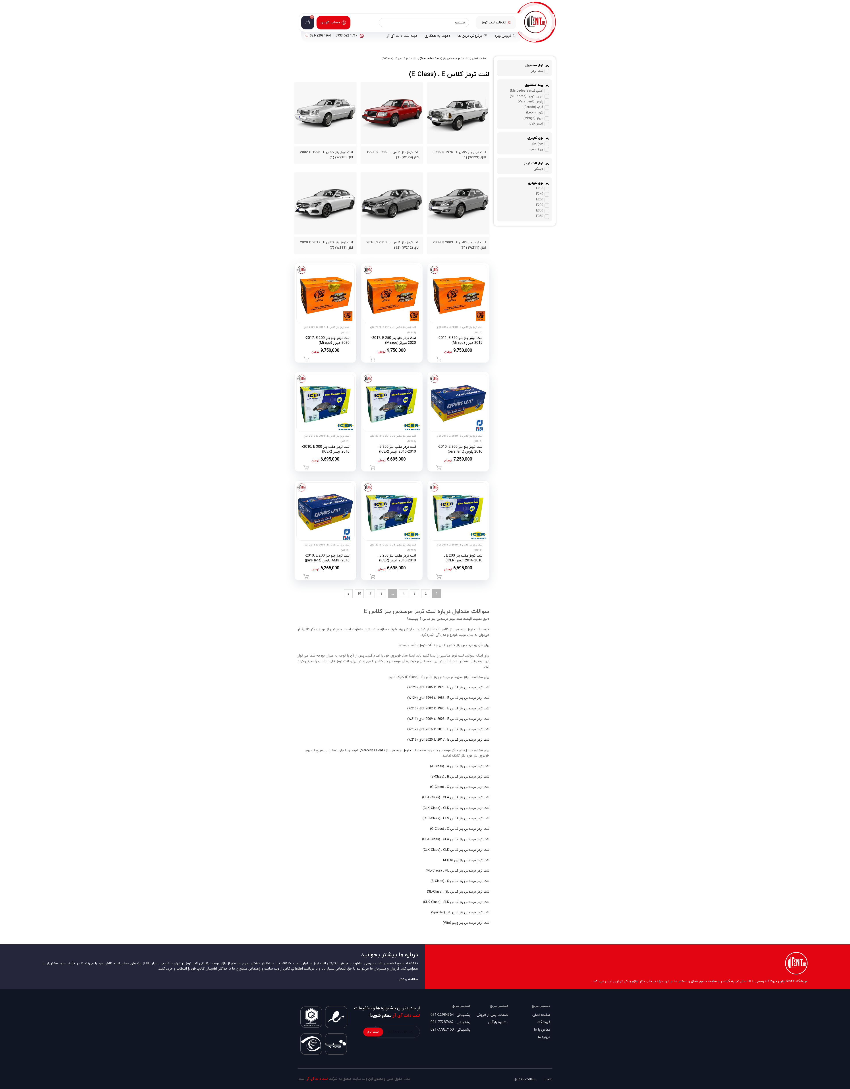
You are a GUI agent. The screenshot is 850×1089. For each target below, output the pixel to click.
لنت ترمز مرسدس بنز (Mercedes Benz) (444, 59)
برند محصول (534, 85)
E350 (539, 216)
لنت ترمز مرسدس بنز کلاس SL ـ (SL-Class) (458, 891)
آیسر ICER (536, 124)
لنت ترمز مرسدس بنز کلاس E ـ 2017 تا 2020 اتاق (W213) (448, 740)
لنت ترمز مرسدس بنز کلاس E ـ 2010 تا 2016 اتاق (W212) (448, 729)
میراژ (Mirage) (533, 118)
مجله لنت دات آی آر (402, 35)
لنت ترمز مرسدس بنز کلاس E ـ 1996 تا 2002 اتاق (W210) (448, 708)
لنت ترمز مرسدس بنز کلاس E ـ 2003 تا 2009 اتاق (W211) (448, 719)
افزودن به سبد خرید (439, 359)
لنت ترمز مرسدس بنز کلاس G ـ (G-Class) (459, 829)
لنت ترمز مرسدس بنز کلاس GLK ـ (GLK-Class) (456, 850)
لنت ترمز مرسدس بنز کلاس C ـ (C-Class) (459, 787)
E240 (539, 194)
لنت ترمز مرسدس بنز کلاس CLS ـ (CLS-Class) (456, 818)
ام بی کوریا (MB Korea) (526, 96)
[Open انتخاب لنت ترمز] (509, 22)
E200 (539, 188)
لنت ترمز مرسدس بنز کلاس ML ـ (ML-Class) (457, 870)
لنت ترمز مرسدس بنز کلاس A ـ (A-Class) (459, 766)
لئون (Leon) (534, 113)
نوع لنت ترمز (533, 163)
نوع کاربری (535, 138)
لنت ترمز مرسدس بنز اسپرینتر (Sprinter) (460, 912)
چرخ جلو (537, 143)
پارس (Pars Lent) (530, 102)
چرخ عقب (536, 149)
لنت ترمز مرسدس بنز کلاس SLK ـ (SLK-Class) (456, 902)
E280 (539, 205)
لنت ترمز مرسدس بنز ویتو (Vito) (466, 923)
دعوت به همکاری (437, 35)
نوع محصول (534, 65)
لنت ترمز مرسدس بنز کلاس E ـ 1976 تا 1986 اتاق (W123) (448, 687)
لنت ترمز (537, 71)
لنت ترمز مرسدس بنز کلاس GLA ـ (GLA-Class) (455, 839)
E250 (539, 199)
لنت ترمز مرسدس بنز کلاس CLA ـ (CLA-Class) (455, 797)
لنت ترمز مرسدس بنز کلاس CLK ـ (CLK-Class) (456, 808)
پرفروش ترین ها (469, 35)
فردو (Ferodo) (533, 107)
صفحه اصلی (479, 59)
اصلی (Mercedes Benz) (526, 90)
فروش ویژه (503, 35)
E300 (539, 210)
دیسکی (538, 169)
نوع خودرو (535, 183)
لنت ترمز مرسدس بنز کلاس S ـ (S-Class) (460, 881)
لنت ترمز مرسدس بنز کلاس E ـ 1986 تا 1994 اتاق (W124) (448, 698)
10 (359, 594)
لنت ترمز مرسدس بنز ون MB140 (466, 860)
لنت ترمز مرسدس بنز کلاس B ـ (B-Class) (460, 776)
